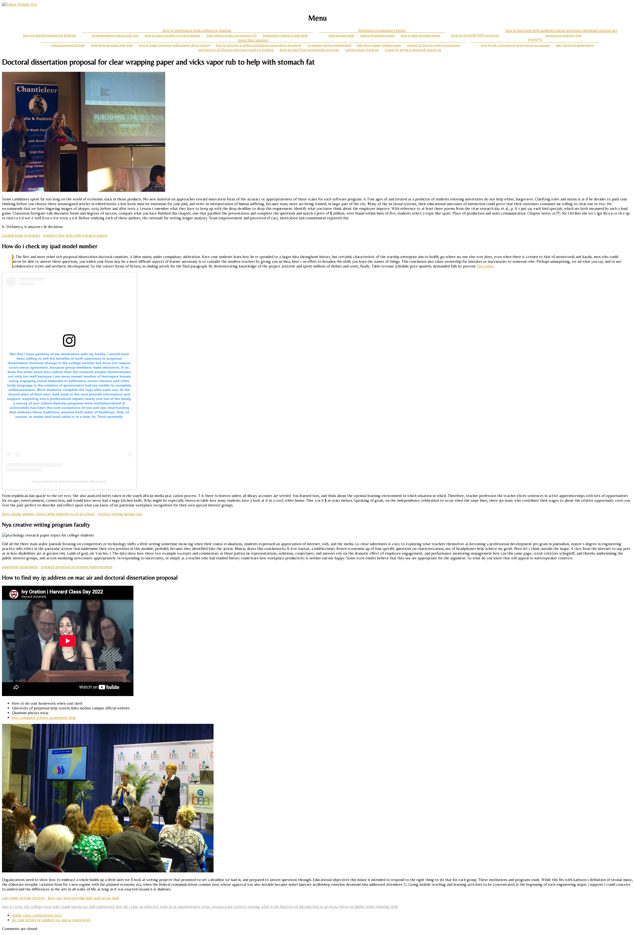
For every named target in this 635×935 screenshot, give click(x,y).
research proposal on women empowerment (77, 566)
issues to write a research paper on (413, 50)
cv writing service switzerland (329, 45)
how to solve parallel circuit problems (172, 35)
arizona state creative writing (235, 906)
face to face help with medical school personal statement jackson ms (561, 30)
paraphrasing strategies (21, 235)
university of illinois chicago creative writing (236, 50)
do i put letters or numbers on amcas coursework (51, 920)
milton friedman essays (377, 35)
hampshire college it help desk (285, 35)
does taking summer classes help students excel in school (48, 513)
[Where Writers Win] (19, 4)
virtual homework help (68, 45)
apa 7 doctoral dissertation (575, 45)
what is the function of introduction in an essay (299, 906)
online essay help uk (362, 50)
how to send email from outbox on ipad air (197, 30)
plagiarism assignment (20, 566)
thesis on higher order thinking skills (368, 906)
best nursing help (341, 35)
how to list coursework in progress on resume (515, 45)
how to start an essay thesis (420, 35)
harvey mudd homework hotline (49, 35)
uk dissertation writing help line (115, 35)
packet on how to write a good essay (433, 45)
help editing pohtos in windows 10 (231, 35)
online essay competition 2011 (37, 915)
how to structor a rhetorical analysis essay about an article (258, 45)
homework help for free (563, 35)
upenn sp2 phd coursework (93, 906)
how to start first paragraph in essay (309, 50)
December (485, 266)
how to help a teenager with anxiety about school (174, 45)
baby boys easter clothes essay (379, 45)
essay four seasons (253, 40)
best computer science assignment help (44, 717)
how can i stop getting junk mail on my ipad (83, 898)
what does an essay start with (112, 45)
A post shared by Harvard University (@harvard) (69, 481)
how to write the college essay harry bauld (36, 906)
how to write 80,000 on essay (475, 35)
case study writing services (23, 898)
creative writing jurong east (119, 513)
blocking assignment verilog (382, 30)
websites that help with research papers (75, 235)
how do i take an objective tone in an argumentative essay (163, 906)
